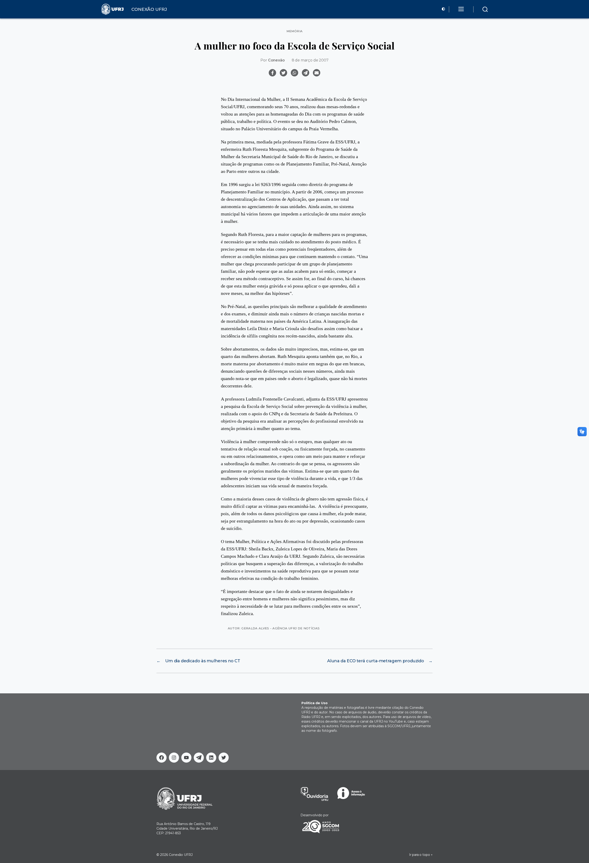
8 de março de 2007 (310, 60)
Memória (294, 31)
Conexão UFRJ (181, 855)
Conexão (276, 60)
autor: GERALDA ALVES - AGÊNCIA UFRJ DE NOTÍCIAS (274, 628)
